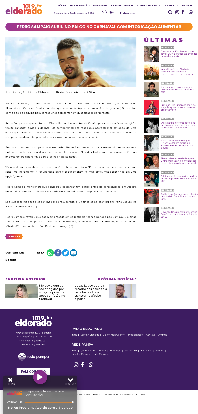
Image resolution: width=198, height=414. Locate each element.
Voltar (14, 236)
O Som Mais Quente (114, 334)
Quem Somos (88, 350)
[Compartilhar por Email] (73, 252)
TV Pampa (115, 350)
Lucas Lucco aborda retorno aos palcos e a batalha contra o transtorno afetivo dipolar (91, 292)
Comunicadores (122, 5)
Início (62, 5)
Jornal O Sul (131, 350)
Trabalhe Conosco (80, 354)
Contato (171, 5)
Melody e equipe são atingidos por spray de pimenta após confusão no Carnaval (52, 292)
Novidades (100, 5)
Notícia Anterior (27, 279)
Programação (80, 5)
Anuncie (186, 5)
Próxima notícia (116, 279)
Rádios (102, 350)
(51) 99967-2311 (39, 340)
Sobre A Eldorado (149, 5)
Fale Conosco (33, 371)
